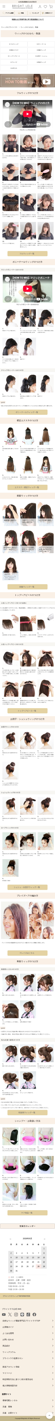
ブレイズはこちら (26, 953)
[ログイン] (40, 6)
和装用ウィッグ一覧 (26, 1112)
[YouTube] (4, 1314)
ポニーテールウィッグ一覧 (27, 412)
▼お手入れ (13, 68)
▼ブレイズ (13, 62)
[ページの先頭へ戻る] (49, 1415)
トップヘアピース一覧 (27, 710)
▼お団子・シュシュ (41, 56)
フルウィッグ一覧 (26, 253)
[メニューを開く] (4, 6)
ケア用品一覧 (26, 1212)
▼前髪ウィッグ (41, 50)
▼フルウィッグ (13, 44)
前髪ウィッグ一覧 (26, 586)
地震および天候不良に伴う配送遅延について (28, 19)
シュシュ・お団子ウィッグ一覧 (27, 887)
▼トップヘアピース (14, 56)
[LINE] (22, 1314)
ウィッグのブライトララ (9, 27)
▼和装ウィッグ (41, 62)
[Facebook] (34, 1314)
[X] (10, 1314)
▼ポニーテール (41, 44)
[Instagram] (16, 1314)
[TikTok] (28, 1314)
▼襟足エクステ (13, 50)
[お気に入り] (45, 6)
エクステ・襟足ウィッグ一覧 (27, 487)
